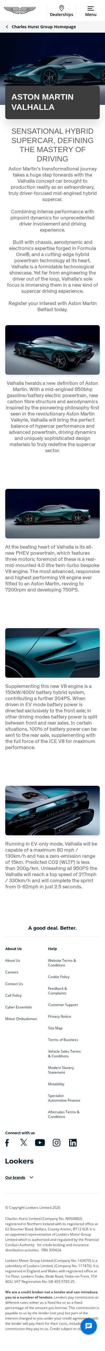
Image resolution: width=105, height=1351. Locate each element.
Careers (11, 972)
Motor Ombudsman (21, 1019)
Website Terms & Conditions (62, 963)
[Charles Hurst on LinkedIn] (72, 1142)
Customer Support (63, 1005)
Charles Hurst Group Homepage (44, 26)
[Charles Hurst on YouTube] (39, 1142)
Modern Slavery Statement (61, 1070)
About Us (12, 960)
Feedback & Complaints (57, 991)
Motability (56, 1084)
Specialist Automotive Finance (64, 1098)
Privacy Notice (59, 1016)
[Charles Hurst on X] (22, 1142)
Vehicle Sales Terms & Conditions (64, 1053)
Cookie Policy (58, 977)
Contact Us (14, 984)
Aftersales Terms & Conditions (64, 1114)
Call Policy (13, 995)
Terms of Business (63, 1040)
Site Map (55, 1028)
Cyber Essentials (18, 1007)
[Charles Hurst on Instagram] (55, 1142)
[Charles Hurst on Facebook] (6, 1142)
